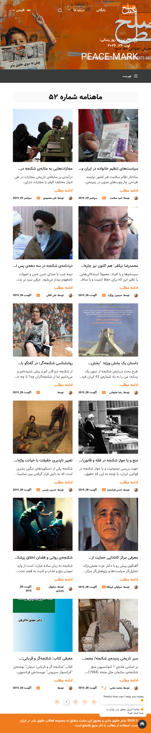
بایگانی (101, 10)
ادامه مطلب (129, 191)
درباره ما (79, 10)
